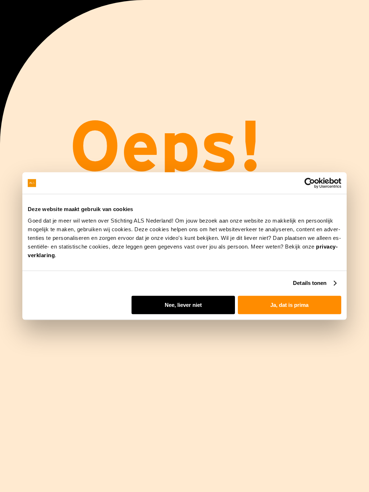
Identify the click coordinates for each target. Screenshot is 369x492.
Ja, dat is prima (289, 305)
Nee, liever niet (183, 305)
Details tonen (309, 283)
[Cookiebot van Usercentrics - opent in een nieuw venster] (309, 183)
